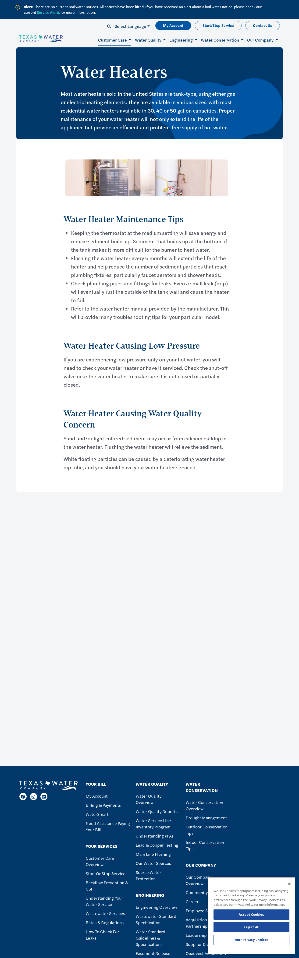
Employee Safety (201, 910)
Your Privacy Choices (251, 940)
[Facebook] (23, 796)
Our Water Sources (153, 863)
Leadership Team (202, 935)
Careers (193, 901)
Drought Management (206, 817)
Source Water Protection (148, 875)
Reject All (251, 927)
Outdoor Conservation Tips (207, 830)
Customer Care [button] (113, 40)
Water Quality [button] (148, 40)
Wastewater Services (105, 913)
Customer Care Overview (100, 861)
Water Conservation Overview (204, 805)
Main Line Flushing (153, 854)
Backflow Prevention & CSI (107, 886)
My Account (173, 25)
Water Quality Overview (148, 799)
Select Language (130, 26)
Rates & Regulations (105, 922)
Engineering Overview (156, 907)
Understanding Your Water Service (104, 901)
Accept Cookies (251, 914)
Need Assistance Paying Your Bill (108, 826)
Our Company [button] (260, 40)
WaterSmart (97, 814)
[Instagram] (33, 796)
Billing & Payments (103, 805)
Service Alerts (48, 12)
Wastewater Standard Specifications (156, 919)
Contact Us (262, 25)
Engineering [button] (181, 40)
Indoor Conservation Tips (205, 845)
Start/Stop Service (218, 25)
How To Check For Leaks (102, 935)
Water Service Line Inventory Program (153, 823)
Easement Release (153, 953)
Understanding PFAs (155, 836)
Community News (202, 892)
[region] (251, 915)
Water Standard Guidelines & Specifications (150, 938)
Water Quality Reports (157, 811)
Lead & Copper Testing (157, 845)
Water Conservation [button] (220, 40)
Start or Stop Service (105, 873)
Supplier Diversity (202, 944)
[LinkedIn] (44, 796)
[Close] (289, 884)
